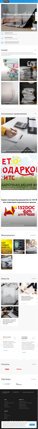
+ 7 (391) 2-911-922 (5, 392)
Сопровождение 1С (7, 406)
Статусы (5, 414)
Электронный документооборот (9, 402)
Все (34, 112)
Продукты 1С (21, 399)
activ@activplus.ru (16, 392)
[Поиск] (35, 1)
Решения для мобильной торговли (24, 408)
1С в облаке (6, 401)
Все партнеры (33, 374)
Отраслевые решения (22, 404)
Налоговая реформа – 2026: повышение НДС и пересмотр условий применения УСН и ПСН (9, 297)
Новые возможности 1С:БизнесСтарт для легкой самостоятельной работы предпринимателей (27, 294)
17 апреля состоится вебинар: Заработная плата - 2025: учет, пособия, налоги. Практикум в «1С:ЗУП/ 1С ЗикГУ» (31, 244)
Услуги (5, 399)
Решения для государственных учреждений (25, 402)
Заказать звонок (5, 393)
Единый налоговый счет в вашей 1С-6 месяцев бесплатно (27, 77)
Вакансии (5, 418)
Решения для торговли (22, 405)
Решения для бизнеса (22, 401)
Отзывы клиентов (7, 415)
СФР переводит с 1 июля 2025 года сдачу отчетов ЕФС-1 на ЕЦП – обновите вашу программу (9, 317)
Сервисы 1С (6, 405)
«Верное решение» (7, 101)
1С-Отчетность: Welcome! (8, 78)
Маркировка (6, 404)
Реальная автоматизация (23, 406)
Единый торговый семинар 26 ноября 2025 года (6, 247)
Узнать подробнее (6, 21)
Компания (6, 411)
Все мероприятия (32, 232)
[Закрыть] (35, 421)
